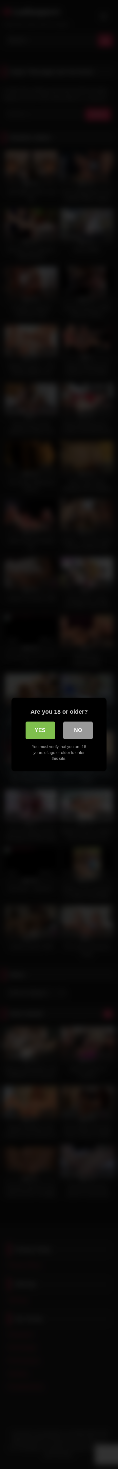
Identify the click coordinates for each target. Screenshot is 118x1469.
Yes (40, 730)
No (78, 730)
